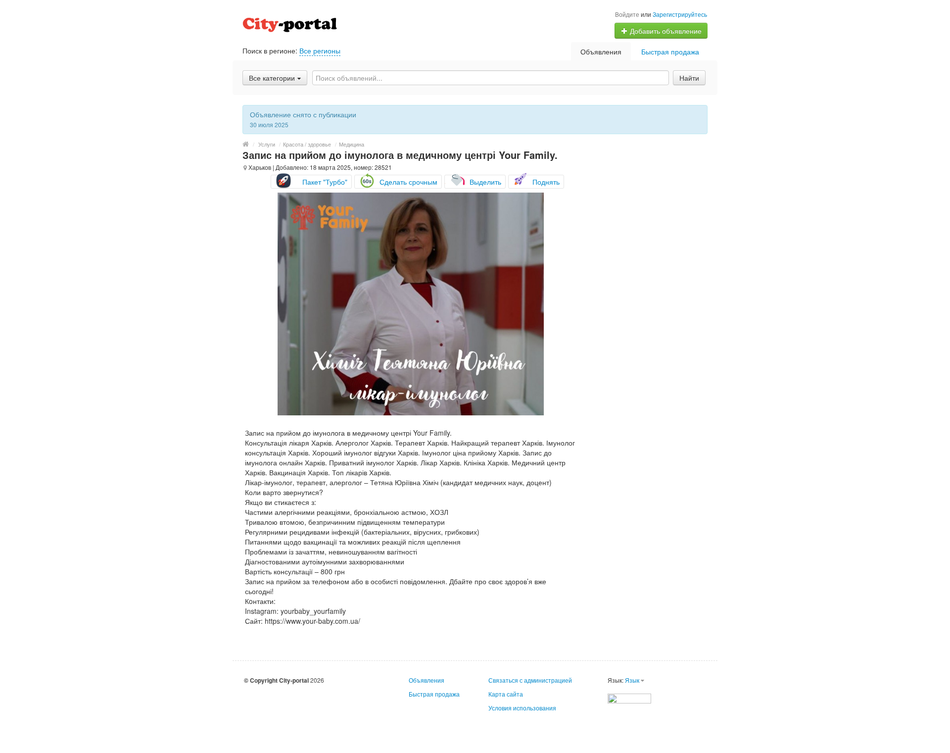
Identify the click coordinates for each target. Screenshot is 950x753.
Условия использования (522, 707)
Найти (689, 78)
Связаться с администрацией (530, 680)
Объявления (600, 51)
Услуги (266, 144)
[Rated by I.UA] (629, 697)
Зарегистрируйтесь (680, 14)
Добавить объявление (665, 31)
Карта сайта (505, 694)
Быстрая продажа (670, 51)
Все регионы (319, 50)
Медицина (351, 144)
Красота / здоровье (307, 144)
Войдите (627, 14)
